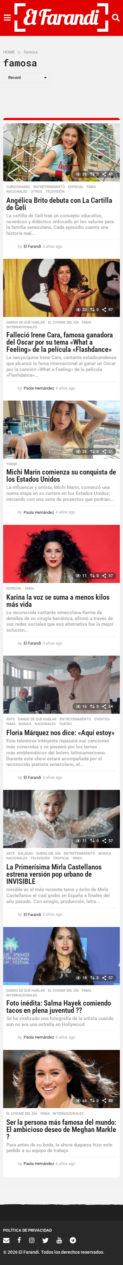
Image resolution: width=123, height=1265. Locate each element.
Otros (36, 192)
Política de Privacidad (27, 1230)
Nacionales (16, 192)
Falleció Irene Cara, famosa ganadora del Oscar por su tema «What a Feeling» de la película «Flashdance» (59, 342)
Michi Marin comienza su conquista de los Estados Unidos (61, 476)
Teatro (65, 724)
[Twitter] (45, 1240)
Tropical (61, 858)
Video (77, 858)
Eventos (102, 719)
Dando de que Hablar (25, 323)
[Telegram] (73, 1240)
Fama (91, 187)
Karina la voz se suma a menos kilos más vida (57, 601)
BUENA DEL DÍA (48, 854)
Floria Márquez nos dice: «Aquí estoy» (60, 733)
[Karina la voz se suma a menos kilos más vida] (61, 554)
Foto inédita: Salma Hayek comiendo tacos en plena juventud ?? (58, 1007)
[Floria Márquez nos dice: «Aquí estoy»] (61, 685)
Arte (10, 719)
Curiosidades (18, 187)
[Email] (6, 1240)
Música (25, 724)
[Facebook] (19, 1240)
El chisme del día (63, 323)
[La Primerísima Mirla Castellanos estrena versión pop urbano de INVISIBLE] (61, 819)
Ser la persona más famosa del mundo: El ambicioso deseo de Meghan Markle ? (61, 1129)
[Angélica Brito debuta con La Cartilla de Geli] (61, 152)
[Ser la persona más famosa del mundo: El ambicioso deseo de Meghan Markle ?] (61, 1079)
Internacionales (21, 327)
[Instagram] (31, 1240)
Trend (11, 464)
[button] (7, 18)
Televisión (55, 192)
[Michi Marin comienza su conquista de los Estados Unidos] (61, 430)
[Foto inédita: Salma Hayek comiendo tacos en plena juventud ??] (61, 956)
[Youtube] (59, 1240)
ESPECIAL (76, 187)
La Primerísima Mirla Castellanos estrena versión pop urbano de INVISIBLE (54, 874)
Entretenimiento (49, 187)
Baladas (25, 854)
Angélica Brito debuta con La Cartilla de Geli (59, 204)
